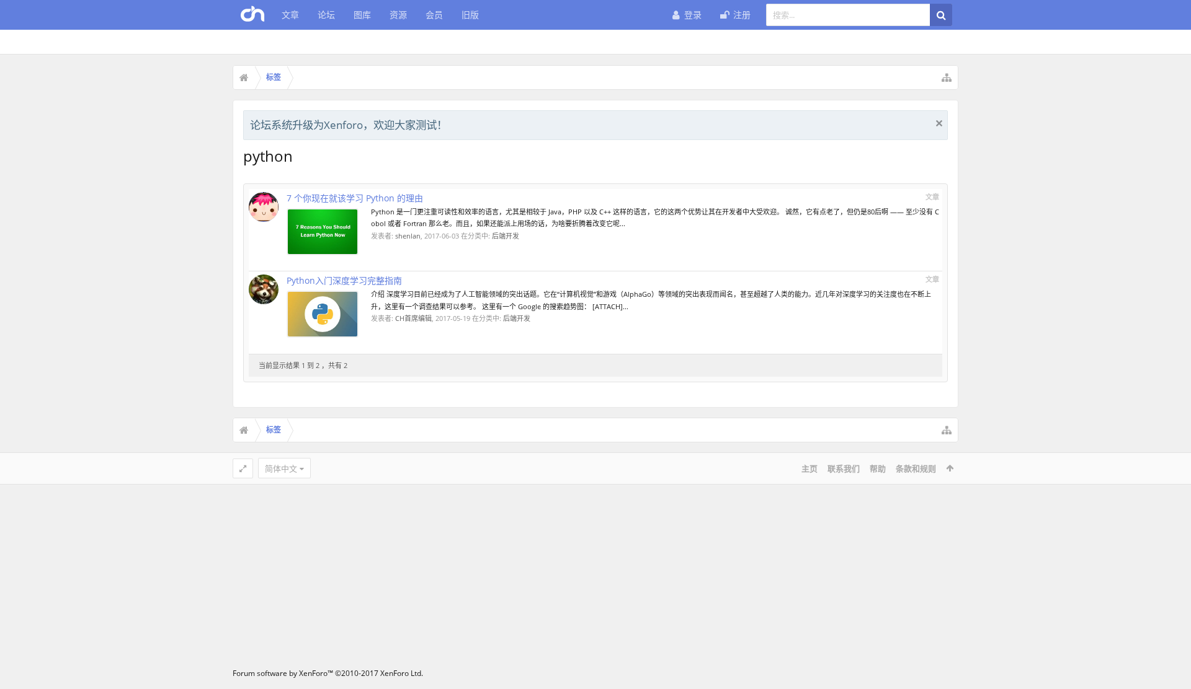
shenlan (408, 235)
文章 (290, 14)
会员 (434, 14)
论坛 (326, 14)
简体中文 (281, 468)
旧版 (470, 14)
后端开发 (505, 235)
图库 (362, 14)
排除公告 (939, 123)
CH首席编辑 (413, 318)
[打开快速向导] (946, 77)
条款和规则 (916, 468)
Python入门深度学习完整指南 (344, 280)
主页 (809, 468)
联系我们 (843, 468)
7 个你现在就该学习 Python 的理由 (355, 198)
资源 (398, 14)
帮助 (878, 468)
